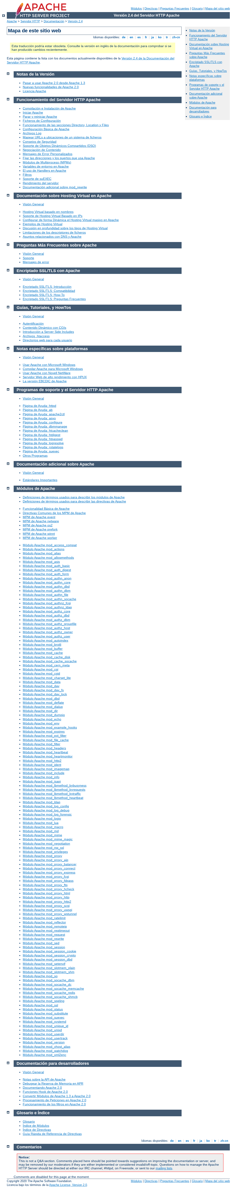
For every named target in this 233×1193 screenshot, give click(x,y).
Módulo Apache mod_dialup (43, 707)
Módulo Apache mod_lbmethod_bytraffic (52, 793)
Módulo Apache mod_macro (43, 827)
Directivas (151, 8)
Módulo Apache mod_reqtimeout (46, 930)
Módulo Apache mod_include (43, 773)
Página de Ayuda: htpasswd (43, 439)
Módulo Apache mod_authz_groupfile (49, 624)
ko (159, 37)
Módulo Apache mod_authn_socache (49, 599)
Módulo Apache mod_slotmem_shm (48, 972)
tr (167, 37)
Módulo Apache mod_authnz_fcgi (47, 603)
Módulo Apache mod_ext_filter (44, 735)
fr (146, 37)
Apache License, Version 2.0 (68, 1185)
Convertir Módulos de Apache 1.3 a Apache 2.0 (57, 1096)
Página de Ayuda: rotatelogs (43, 447)
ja (152, 37)
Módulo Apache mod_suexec (43, 1017)
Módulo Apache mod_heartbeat (45, 752)
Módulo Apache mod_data (42, 682)
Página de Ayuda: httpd (39, 406)
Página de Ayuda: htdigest (41, 435)
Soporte (28, 258)
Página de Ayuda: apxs (39, 418)
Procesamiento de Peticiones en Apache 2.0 (54, 1100)
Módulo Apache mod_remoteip (45, 926)
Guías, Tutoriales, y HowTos (208, 71)
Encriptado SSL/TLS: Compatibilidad (49, 291)
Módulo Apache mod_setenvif (44, 964)
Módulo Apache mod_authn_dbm (47, 590)
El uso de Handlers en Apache (44, 170)
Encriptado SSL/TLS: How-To (44, 295)
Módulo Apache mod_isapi (42, 781)
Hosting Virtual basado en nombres (48, 212)
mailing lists (164, 1168)
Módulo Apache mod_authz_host (46, 628)
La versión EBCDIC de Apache (45, 381)
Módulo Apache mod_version (44, 1042)
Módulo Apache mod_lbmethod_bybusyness (54, 785)
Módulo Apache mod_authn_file (45, 594)
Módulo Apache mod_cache (43, 653)
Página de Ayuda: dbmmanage (45, 426)
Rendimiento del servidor (41, 183)
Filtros (27, 174)
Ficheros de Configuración (42, 120)
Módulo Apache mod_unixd (42, 1030)
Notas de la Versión (202, 30)
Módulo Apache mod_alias (42, 553)
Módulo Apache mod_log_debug (46, 810)
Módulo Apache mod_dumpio (44, 715)
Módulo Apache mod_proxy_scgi (46, 905)
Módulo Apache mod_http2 (42, 760)
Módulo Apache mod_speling (43, 1001)
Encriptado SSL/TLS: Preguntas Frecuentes (54, 299)
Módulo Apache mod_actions (43, 549)
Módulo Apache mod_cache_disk (46, 657)
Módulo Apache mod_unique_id (45, 1026)
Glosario (197, 8)
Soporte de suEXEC (37, 179)
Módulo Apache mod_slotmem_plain (49, 968)
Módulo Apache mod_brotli (42, 644)
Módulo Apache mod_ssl (40, 1005)
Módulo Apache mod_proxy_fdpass (48, 880)
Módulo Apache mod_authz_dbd (46, 615)
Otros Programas (35, 455)
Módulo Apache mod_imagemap (46, 769)
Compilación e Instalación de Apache (49, 108)
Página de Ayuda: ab (38, 410)
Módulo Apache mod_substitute (45, 1013)
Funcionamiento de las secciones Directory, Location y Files (66, 125)
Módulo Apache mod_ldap (41, 802)
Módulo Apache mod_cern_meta (46, 665)
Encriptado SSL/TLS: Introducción (47, 286)
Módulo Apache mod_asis (41, 561)
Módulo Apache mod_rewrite (43, 939)
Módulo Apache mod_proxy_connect (49, 868)
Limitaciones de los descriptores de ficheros (54, 232)
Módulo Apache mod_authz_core (46, 611)
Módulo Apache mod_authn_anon (47, 578)
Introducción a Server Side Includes (48, 332)
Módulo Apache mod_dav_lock (45, 694)
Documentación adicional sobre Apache (205, 95)
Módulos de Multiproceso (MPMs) (47, 162)
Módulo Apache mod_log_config (46, 806)
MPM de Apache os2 (38, 525)
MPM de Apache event (39, 517)
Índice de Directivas (37, 1130)
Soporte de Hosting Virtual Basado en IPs (52, 216)
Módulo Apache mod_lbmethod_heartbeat (53, 798)
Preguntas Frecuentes (174, 8)
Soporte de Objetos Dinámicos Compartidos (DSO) (59, 146)
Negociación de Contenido (42, 150)
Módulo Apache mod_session (44, 947)
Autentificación (33, 323)
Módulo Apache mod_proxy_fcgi (46, 876)
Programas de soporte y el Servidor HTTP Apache (206, 86)
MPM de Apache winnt (39, 533)
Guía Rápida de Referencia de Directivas (52, 1134)
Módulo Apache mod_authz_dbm (46, 620)
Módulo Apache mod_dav (41, 686)
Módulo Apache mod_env (41, 723)
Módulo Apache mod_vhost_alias (46, 1046)
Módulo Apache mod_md (41, 831)
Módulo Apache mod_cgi (40, 669)
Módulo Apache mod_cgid (41, 673)
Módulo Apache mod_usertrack (45, 1038)
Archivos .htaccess (36, 336)
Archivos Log (32, 133)
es (139, 37)
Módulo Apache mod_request (44, 934)
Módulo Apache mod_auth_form (46, 574)
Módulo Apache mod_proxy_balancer (49, 864)
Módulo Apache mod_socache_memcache (53, 988)
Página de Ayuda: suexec (41, 451)
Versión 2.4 (75, 21)
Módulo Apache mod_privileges (45, 852)
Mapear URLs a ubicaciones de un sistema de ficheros (62, 137)
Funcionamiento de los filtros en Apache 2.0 (54, 1104)
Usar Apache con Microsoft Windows (49, 365)
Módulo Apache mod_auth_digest (47, 570)
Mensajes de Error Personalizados (47, 154)
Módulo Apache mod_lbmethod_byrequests (54, 789)
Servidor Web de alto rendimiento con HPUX (55, 377)
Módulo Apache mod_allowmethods (48, 557)
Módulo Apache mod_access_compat (50, 545)
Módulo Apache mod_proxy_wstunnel (50, 914)
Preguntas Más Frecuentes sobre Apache (207, 55)
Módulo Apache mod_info (41, 777)
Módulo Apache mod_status (43, 1009)
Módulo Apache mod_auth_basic (46, 566)
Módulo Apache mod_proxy (42, 856)
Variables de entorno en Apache (46, 166)
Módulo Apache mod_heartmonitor (48, 756)
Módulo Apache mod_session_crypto (49, 955)
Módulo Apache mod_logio (42, 818)
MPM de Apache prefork (40, 529)
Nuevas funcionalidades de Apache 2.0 (51, 87)
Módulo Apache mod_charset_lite (47, 678)
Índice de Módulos (36, 1125)
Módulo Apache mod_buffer (43, 648)
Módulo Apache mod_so (40, 976)
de (123, 37)
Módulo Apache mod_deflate (43, 702)
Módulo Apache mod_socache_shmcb (50, 997)
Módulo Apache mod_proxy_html (46, 893)
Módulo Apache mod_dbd (41, 698)
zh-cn (176, 37)
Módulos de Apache (202, 102)
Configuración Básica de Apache (46, 129)
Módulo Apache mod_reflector (44, 922)
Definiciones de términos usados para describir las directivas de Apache (74, 501)
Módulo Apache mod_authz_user (46, 636)
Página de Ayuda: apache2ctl (44, 414)
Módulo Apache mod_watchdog (45, 1051)
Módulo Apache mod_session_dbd (47, 959)
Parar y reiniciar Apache (40, 116)
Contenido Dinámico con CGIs (44, 327)
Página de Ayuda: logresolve (43, 443)
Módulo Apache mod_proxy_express (49, 872)
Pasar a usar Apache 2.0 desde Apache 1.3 (54, 83)
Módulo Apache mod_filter (41, 744)
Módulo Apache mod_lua (40, 823)
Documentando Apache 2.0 (42, 1087)
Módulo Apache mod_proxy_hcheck (48, 889)
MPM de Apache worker (40, 538)
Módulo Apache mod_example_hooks (50, 727)
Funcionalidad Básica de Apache (46, 508)
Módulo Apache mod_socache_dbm (48, 980)
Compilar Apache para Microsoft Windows (53, 369)
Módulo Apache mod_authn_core (47, 582)
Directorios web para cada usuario (47, 340)
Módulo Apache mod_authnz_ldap (47, 607)
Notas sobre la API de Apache (44, 1079)
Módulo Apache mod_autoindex (45, 640)
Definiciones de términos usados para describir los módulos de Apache (74, 497)
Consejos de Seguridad (39, 141)
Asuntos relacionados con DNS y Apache (52, 236)
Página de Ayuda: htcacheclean (45, 430)
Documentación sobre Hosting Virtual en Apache (209, 46)
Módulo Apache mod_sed (41, 943)
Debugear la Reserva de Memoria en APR (53, 1083)
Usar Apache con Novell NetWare (47, 373)
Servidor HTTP (30, 21)
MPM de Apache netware (41, 521)
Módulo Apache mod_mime (42, 835)
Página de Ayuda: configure (42, 422)
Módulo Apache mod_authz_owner (48, 632)
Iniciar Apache (33, 112)
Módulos (136, 8)
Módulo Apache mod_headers (44, 748)
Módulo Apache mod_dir (40, 711)
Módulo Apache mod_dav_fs (43, 690)
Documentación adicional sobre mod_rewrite (55, 187)
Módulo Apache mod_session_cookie (49, 951)
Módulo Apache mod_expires (44, 731)
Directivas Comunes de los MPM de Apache (54, 513)
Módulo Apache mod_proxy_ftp (45, 885)
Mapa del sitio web (217, 8)
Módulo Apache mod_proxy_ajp (45, 860)
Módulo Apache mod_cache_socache (50, 661)
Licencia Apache (34, 91)
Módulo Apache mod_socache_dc (47, 984)
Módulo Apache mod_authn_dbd (46, 586)
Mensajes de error (36, 262)
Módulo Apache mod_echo (42, 719)
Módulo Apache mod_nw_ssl (43, 847)
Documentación (54, 21)
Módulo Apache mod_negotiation (46, 843)
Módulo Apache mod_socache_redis (49, 992)
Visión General (33, 204)
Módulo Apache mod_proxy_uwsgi (47, 910)
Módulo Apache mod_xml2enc (44, 1055)
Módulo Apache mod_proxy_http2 (47, 901)
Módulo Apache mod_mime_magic (48, 839)
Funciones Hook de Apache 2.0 (45, 1092)
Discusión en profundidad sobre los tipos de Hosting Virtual (65, 228)
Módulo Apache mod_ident (42, 765)
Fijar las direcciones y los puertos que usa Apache (59, 158)
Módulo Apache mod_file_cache (46, 740)
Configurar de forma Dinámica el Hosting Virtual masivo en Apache (71, 220)
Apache (12, 21)
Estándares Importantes (40, 480)
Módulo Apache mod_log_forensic (47, 814)
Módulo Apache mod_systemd (44, 1021)
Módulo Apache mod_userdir (43, 1034)
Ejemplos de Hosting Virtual (42, 224)
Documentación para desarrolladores (202, 109)
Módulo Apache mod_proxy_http (46, 897)
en (131, 37)
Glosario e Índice (200, 116)
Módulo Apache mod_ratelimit (44, 918)
